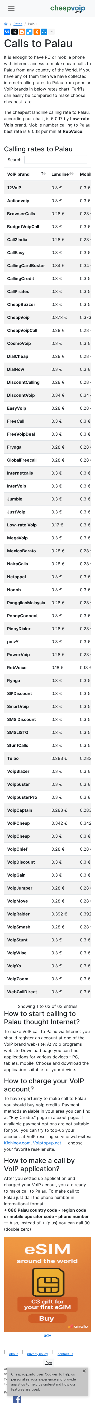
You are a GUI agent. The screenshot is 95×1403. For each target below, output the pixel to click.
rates (17, 24)
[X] (14, 32)
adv (47, 1335)
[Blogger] (22, 32)
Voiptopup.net (47, 1142)
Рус (48, 1362)
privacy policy (37, 1354)
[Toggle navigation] (11, 8)
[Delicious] (29, 32)
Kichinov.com (17, 1142)
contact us (65, 1354)
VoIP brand (18, 174)
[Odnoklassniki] (37, 32)
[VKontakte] (7, 32)
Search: (15, 159)
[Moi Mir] (44, 32)
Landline (60, 174)
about (13, 1354)
